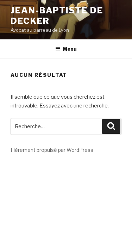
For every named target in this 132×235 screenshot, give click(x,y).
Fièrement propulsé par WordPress (52, 150)
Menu (70, 49)
